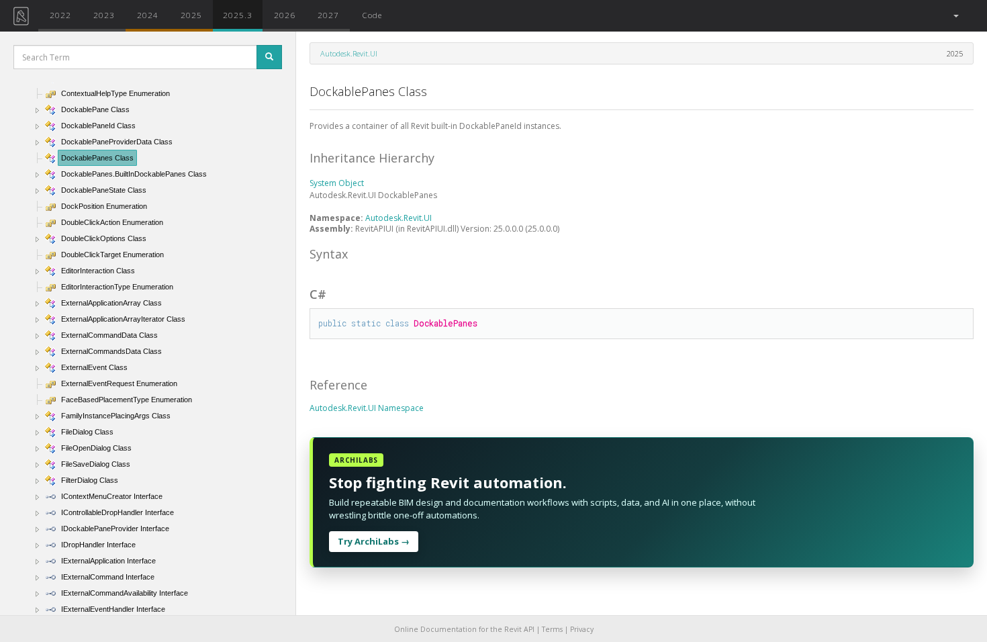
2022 (60, 14)
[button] (955, 16)
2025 (191, 14)
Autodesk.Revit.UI (348, 53)
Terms (552, 629)
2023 (104, 14)
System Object (337, 183)
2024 (147, 14)
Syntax (329, 254)
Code (372, 14)
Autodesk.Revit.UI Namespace (367, 408)
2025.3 (237, 14)
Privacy (582, 629)
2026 (284, 14)
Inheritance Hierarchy (372, 158)
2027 (328, 14)
